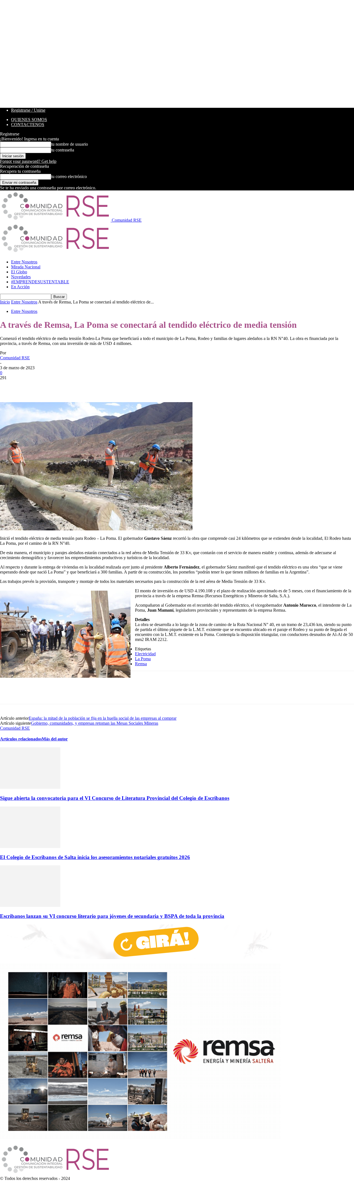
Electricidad (145, 653)
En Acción (20, 286)
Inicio (5, 302)
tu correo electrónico (69, 176)
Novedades (21, 276)
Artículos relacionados (21, 739)
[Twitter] (29, 386)
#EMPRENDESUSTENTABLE (40, 281)
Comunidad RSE (15, 357)
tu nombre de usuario (69, 144)
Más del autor (55, 739)
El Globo (19, 271)
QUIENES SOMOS (29, 119)
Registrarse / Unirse (28, 110)
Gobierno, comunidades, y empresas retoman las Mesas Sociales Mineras (94, 723)
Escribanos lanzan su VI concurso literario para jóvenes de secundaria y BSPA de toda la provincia (112, 916)
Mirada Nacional (25, 267)
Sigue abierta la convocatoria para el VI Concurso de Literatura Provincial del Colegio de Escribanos (114, 798)
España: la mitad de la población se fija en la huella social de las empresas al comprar (102, 718)
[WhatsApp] (69, 386)
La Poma (143, 658)
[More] (89, 386)
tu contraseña (62, 150)
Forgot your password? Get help (28, 161)
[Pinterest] (49, 386)
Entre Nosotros (24, 262)
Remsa (141, 663)
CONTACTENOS (27, 124)
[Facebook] (9, 386)
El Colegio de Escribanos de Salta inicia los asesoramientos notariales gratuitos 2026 (95, 857)
